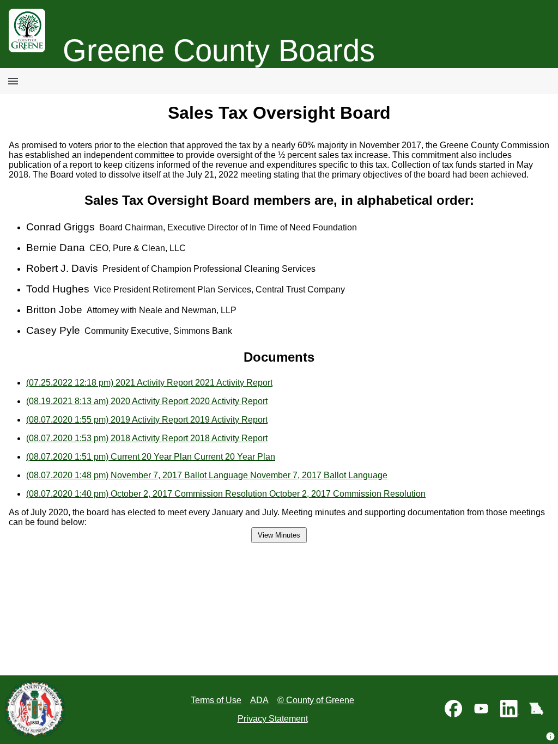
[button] (550, 736)
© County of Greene (315, 700)
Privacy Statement (273, 718)
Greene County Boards (219, 50)
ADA (259, 700)
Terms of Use (216, 700)
